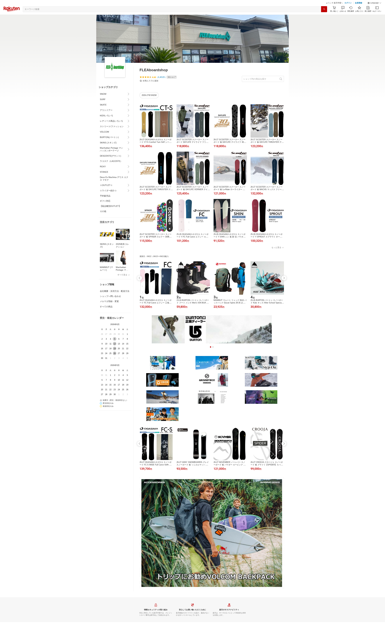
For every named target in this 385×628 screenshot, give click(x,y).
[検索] (324, 9)
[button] (374, 3)
